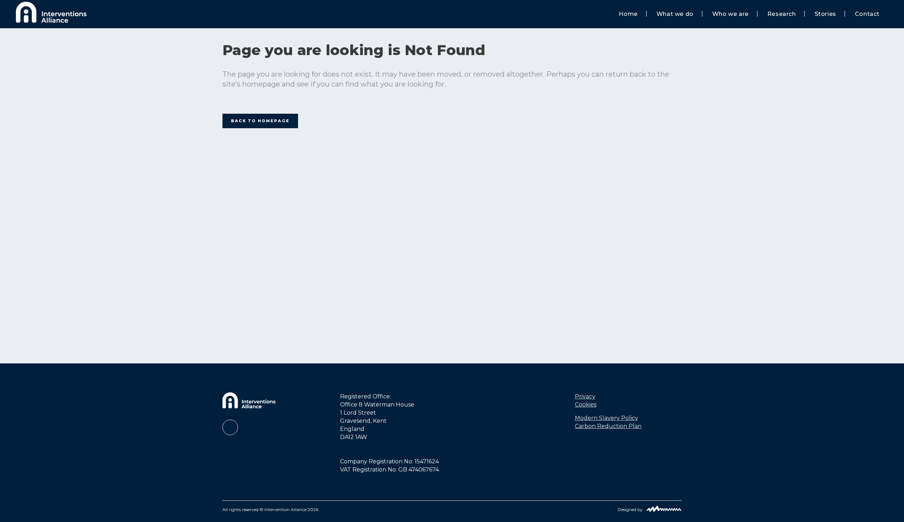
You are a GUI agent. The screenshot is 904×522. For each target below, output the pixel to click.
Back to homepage (260, 120)
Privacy (585, 396)
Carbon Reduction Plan (608, 426)
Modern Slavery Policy (606, 418)
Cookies (585, 404)
